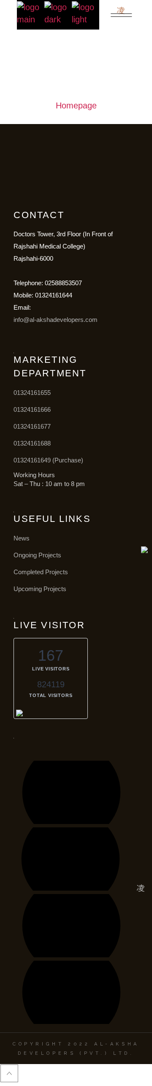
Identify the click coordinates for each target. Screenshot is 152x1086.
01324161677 (32, 426)
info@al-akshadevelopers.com (56, 319)
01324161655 (32, 392)
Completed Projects (41, 571)
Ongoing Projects (37, 555)
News (22, 538)
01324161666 (32, 409)
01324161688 (32, 443)
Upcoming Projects (40, 588)
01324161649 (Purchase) (48, 460)
